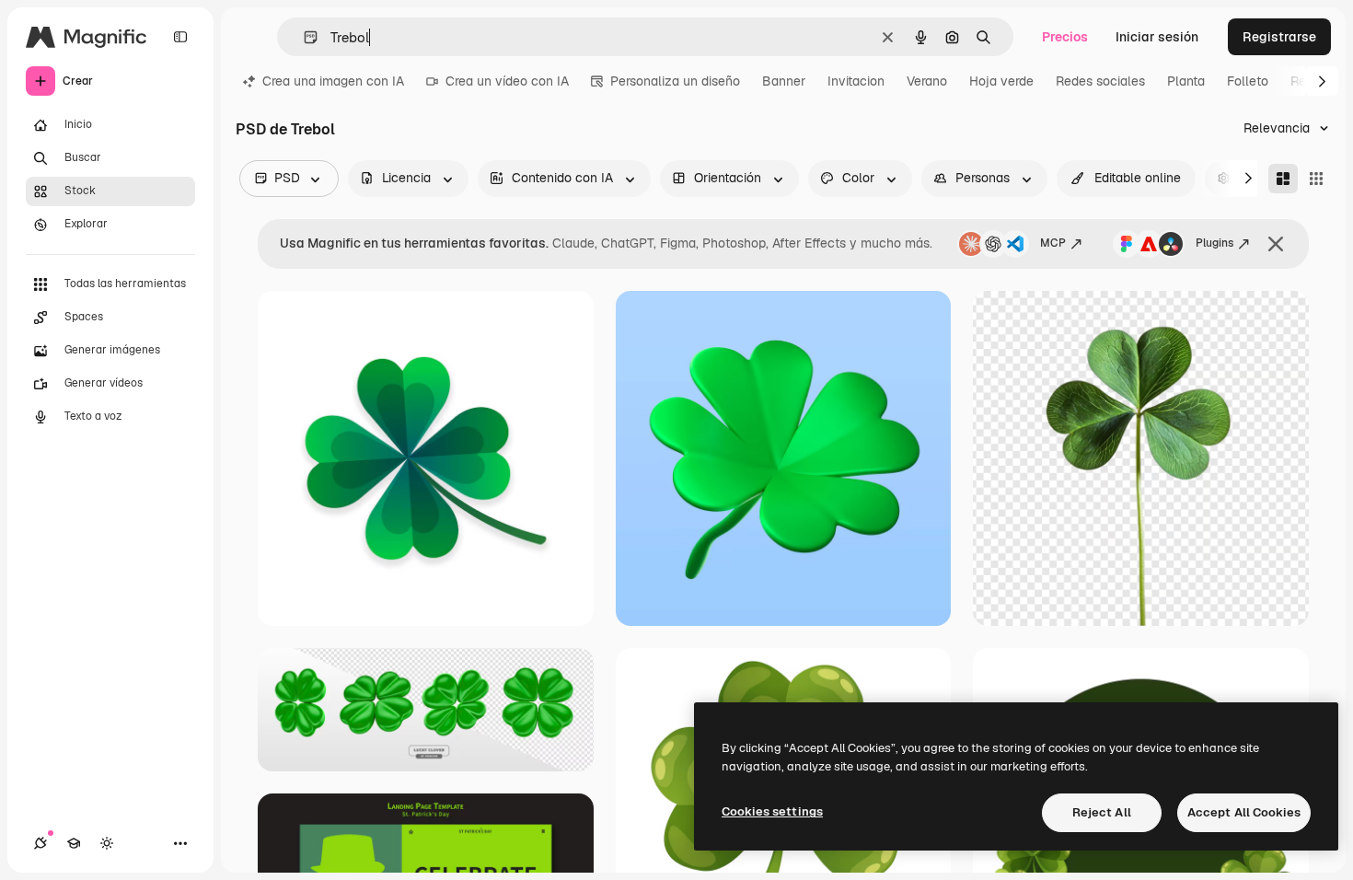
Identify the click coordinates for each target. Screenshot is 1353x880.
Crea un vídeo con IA (507, 81)
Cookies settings (772, 811)
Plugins (1214, 243)
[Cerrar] (1276, 244)
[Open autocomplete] (303, 37)
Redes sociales (1100, 81)
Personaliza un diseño (675, 81)
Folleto (1247, 81)
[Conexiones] (40, 843)
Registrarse (1279, 37)
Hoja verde (1001, 81)
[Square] (1316, 178)
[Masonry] (1283, 178)
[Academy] (73, 843)
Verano (927, 81)
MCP (1053, 243)
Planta (1186, 81)
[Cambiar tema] (106, 843)
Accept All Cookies (1244, 812)
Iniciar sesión (1157, 37)
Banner (783, 81)
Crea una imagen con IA (333, 81)
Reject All (1101, 812)
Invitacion (856, 81)
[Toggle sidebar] (180, 37)
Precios (1065, 37)
